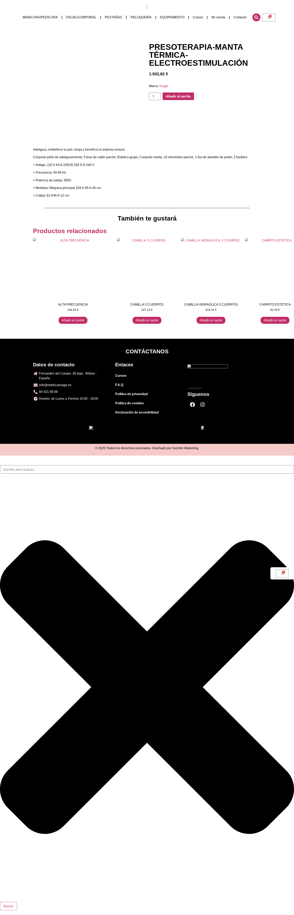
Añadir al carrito (178, 96)
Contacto (240, 17)
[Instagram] (202, 404)
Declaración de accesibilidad (137, 412)
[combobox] (147, 469)
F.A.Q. (119, 384)
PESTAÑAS (113, 17)
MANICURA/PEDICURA (40, 17)
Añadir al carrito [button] (73, 320)
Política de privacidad (131, 394)
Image (163, 86)
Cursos (198, 17)
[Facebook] (192, 404)
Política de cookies (129, 403)
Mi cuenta (218, 17)
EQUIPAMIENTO (172, 17)
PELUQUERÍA (141, 17)
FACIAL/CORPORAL (81, 17)
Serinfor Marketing (185, 448)
